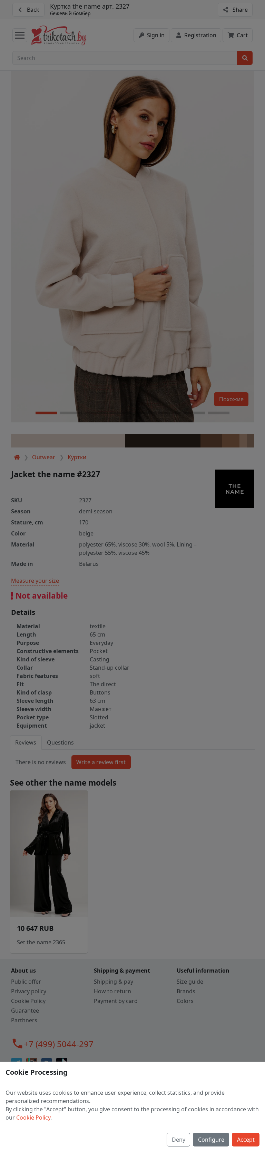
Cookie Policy (33, 1117)
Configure (211, 1139)
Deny (178, 1139)
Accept (246, 1139)
